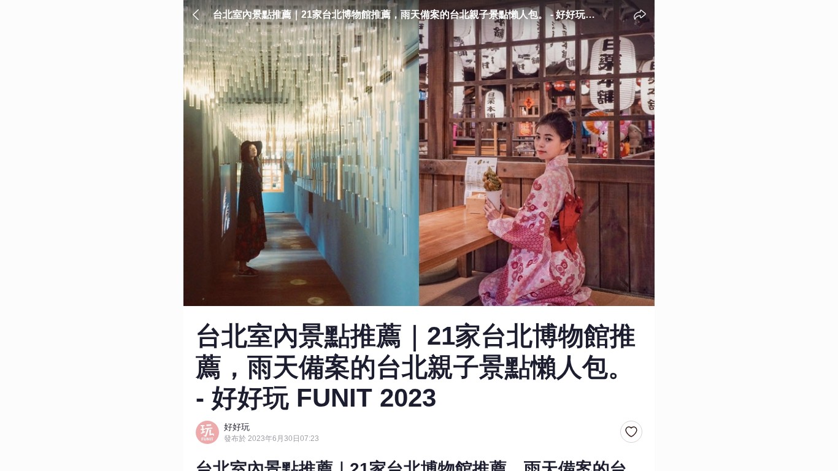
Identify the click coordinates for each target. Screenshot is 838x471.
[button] (631, 432)
